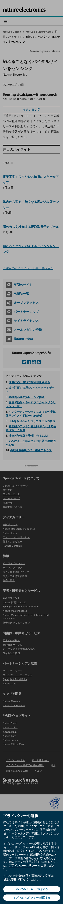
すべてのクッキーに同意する (32, 889)
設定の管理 (10, 879)
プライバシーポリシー (23, 865)
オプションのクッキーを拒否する (31, 897)
